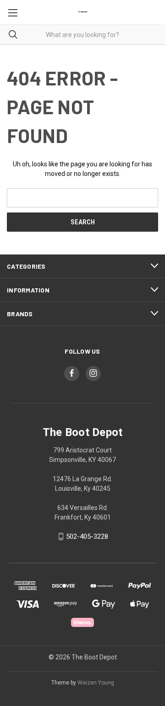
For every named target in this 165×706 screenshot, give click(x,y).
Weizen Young (95, 682)
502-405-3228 (87, 536)
